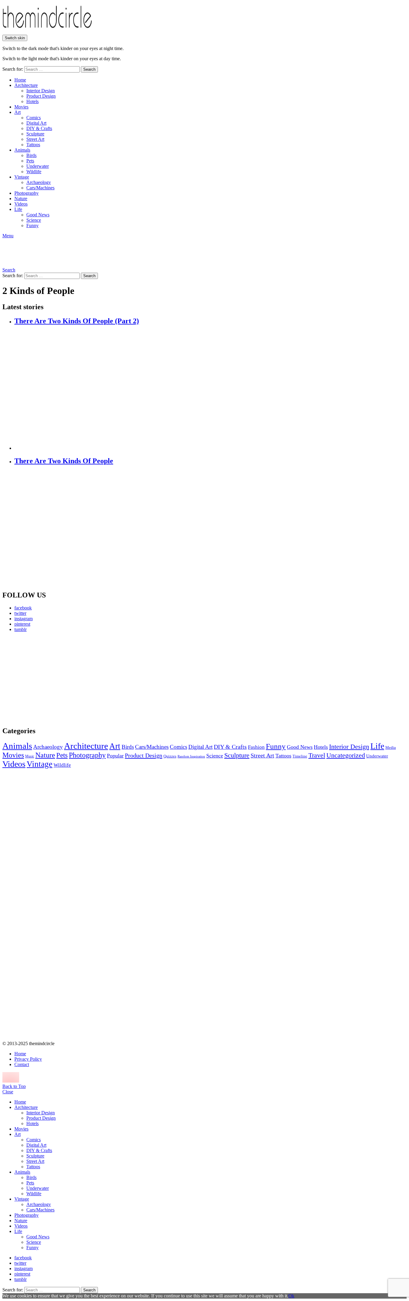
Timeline (300, 756)
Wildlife (33, 171)
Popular (115, 756)
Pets (30, 160)
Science (33, 220)
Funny (32, 225)
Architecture (26, 85)
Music (29, 756)
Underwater (37, 166)
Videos (21, 203)
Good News (37, 214)
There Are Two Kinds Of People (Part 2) (76, 321)
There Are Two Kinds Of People (63, 461)
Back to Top (14, 1086)
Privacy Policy (28, 1059)
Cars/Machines (40, 187)
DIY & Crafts (39, 128)
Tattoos (33, 144)
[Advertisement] (58, 679)
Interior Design (40, 90)
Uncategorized (345, 755)
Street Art (35, 139)
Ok (291, 1295)
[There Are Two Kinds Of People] (210, 528)
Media (390, 747)
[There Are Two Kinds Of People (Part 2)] (210, 388)
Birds (31, 155)
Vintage (21, 176)
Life (18, 209)
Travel (316, 755)
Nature (20, 198)
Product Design (41, 96)
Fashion (256, 747)
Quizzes (169, 756)
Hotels (32, 101)
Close (7, 1091)
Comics (33, 117)
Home (20, 79)
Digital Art (36, 123)
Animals (22, 150)
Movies (21, 106)
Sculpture (35, 133)
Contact (21, 1064)
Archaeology (38, 182)
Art (17, 112)
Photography (26, 193)
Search (89, 69)
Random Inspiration (191, 756)
